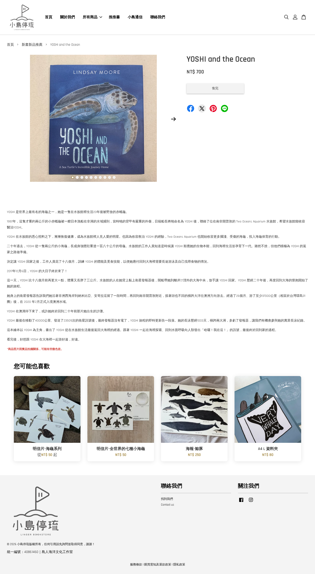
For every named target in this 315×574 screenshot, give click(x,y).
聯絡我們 (157, 17)
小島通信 (135, 17)
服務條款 (136, 564)
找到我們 (167, 499)
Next (173, 119)
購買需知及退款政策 (157, 564)
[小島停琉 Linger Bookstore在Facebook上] (241, 502)
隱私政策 (179, 564)
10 (114, 177)
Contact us (167, 505)
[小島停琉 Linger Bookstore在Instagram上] (251, 502)
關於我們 (67, 17)
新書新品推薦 (32, 45)
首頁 (48, 17)
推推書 (114, 17)
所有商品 (90, 17)
